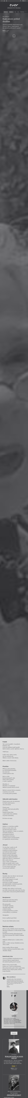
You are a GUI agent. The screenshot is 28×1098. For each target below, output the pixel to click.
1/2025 (14, 1016)
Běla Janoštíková (12, 1020)
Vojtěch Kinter (12, 1023)
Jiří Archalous (6, 1022)
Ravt (15, 11)
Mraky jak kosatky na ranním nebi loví (14, 1057)
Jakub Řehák (6, 1021)
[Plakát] (14, 1046)
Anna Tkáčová (6, 1020)
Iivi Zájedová (18, 1020)
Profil (8, 985)
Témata (10, 11)
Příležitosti (22, 11)
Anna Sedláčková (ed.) (8, 1019)
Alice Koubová (13, 1018)
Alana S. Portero (7, 1018)
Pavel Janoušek (18, 1022)
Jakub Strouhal (12, 1021)
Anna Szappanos (16, 1019)
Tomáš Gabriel (6, 1023)
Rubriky (5, 11)
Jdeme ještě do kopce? (14, 1095)
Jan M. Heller (17, 1021)
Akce (18, 11)
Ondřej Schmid (12, 1022)
